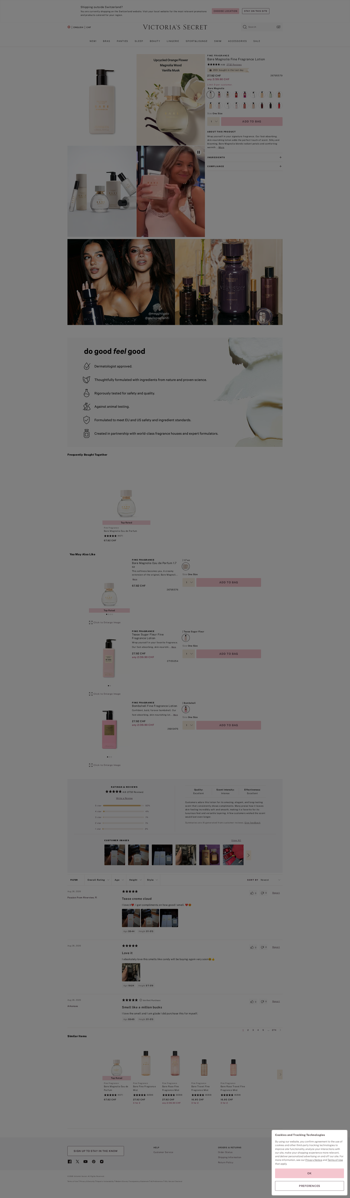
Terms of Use (335, 1159)
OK (309, 1173)
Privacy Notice (313, 1159)
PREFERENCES (309, 1185)
